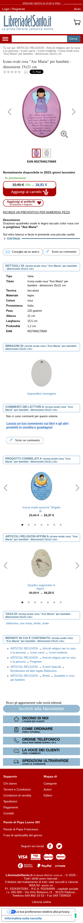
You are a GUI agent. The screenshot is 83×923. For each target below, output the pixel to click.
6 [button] (54, 525)
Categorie (50, 783)
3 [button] (35, 525)
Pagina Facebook (50, 846)
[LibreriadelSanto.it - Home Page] (27, 23)
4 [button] (41, 525)
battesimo (12, 623)
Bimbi (46, 675)
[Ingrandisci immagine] (41, 373)
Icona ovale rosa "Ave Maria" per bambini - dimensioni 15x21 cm (41, 52)
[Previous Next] (41, 144)
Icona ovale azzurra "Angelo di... (41, 509)
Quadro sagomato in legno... (41, 586)
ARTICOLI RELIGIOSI (30, 47)
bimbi (37, 623)
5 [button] (48, 525)
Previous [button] (5, 487)
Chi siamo (10, 783)
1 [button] (22, 525)
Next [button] (77, 487)
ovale (45, 623)
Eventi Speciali (52, 666)
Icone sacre (28, 50)
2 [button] (29, 525)
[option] (41, 376)
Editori (48, 795)
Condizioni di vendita (17, 795)
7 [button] (61, 525)
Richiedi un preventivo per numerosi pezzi (36, 212)
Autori (48, 789)
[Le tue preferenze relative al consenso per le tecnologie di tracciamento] (76, 915)
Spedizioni (10, 801)
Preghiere (36, 661)
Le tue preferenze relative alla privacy (43, 911)
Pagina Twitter (59, 846)
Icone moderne (47, 50)
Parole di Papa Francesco (20, 829)
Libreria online (41, 902)
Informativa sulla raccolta (23, 918)
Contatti (8, 813)
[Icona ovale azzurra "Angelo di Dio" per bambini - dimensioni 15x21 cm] (41, 485)
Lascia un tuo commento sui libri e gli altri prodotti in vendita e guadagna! (37, 425)
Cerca (73, 38)
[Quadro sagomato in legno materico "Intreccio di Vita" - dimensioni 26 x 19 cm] (41, 563)
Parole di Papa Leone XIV (21, 822)
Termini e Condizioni (17, 789)
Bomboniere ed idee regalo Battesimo (33, 670)
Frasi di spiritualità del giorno (22, 835)
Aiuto (77, 9)
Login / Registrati (13, 9)
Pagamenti (10, 807)
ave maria (26, 623)
